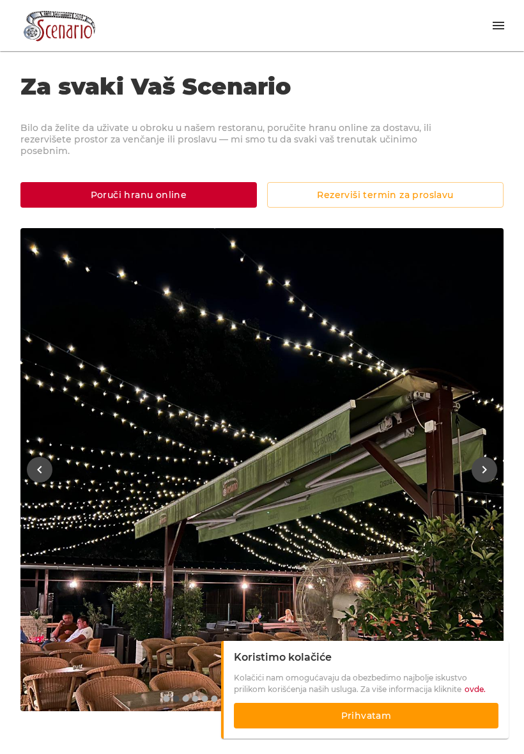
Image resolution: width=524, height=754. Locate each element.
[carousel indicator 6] (214, 699)
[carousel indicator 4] (195, 699)
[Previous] (39, 469)
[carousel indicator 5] (205, 699)
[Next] (484, 469)
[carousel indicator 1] (166, 699)
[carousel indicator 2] (176, 699)
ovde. (475, 689)
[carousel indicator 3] (185, 699)
